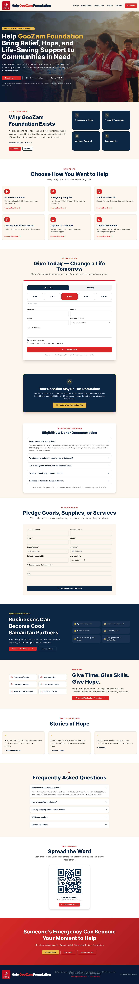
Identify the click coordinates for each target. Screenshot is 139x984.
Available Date (75, 556)
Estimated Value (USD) (35, 556)
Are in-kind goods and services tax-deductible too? (50, 465)
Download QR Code (71, 904)
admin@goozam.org (79, 976)
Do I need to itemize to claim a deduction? (46, 481)
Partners (110, 6)
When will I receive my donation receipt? (46, 473)
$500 (104, 296)
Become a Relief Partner (21, 649)
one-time (48, 288)
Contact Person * (76, 529)
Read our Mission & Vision (20, 143)
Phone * (73, 538)
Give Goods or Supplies (34, 78)
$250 (86, 296)
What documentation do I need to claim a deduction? (51, 458)
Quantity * (74, 547)
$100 (69, 296)
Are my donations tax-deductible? (46, 788)
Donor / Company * (34, 529)
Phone (29, 318)
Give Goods (68, 952)
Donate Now (131, 6)
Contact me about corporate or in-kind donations (47, 343)
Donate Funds (99, 6)
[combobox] (91, 322)
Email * (73, 309)
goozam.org (95, 976)
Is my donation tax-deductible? (42, 441)
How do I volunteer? (40, 825)
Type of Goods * (33, 547)
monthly (90, 288)
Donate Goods (86, 6)
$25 (35, 296)
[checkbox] (28, 340)
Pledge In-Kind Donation (71, 588)
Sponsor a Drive (47, 649)
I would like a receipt (37, 340)
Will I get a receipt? (39, 817)
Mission (76, 6)
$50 (52, 296)
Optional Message (33, 327)
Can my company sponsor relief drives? (48, 809)
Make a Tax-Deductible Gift (71, 405)
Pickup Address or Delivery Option (40, 565)
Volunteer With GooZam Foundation (89, 698)
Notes (29, 574)
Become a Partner (87, 952)
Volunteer (118, 6)
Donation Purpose (77, 318)
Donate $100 (71, 350)
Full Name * (31, 309)
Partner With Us (57, 78)
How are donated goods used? (44, 802)
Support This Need (11, 208)
